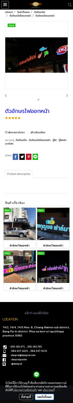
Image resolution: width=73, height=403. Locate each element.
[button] (68, 5)
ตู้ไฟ (54, 140)
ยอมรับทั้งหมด (44, 396)
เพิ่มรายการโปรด (16, 132)
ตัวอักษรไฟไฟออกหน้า (40, 140)
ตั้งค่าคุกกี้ (26, 396)
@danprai (16, 364)
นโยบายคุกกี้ (49, 390)
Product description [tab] (18, 174)
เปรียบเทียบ (39, 132)
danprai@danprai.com (23, 355)
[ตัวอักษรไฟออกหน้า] (36, 55)
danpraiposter (19, 359)
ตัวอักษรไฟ (21, 140)
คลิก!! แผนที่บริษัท (36, 313)
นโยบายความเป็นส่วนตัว (25, 390)
